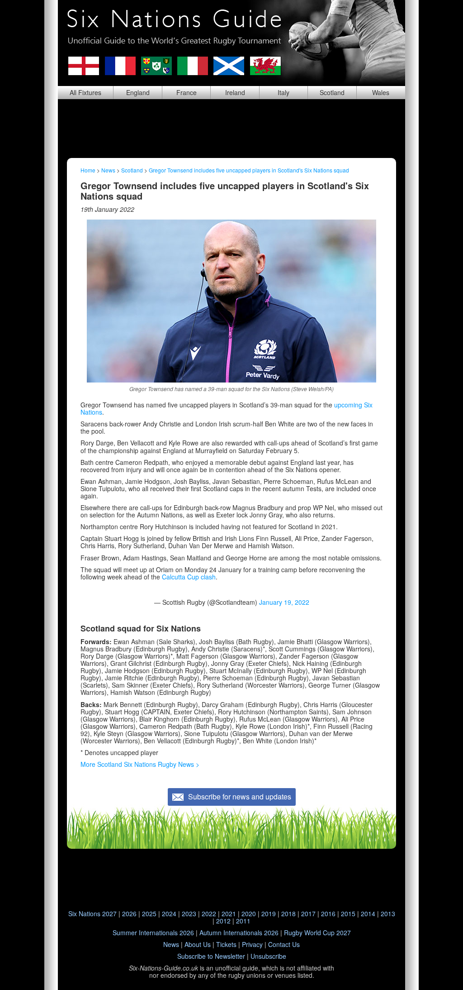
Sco (332, 92)
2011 (243, 920)
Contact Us (284, 944)
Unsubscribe (268, 956)
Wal (380, 92)
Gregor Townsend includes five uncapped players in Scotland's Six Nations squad (249, 170)
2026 (129, 913)
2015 (348, 913)
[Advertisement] (231, 128)
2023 (189, 913)
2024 (169, 913)
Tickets (226, 944)
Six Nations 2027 (92, 913)
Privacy (252, 944)
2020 (248, 913)
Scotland (132, 170)
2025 (149, 913)
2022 (209, 913)
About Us (197, 944)
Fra (186, 92)
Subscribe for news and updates (239, 796)
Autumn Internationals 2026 (239, 932)
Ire (235, 92)
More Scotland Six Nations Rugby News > (139, 764)
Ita (283, 92)
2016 (328, 913)
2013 (388, 913)
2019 (268, 913)
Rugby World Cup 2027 (317, 932)
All (85, 92)
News (108, 170)
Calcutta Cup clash (189, 576)
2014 (368, 913)
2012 (223, 920)
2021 (229, 913)
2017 (308, 913)
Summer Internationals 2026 (153, 932)
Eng (138, 92)
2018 (288, 913)
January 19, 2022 (284, 602)
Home (87, 170)
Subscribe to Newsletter (211, 956)
